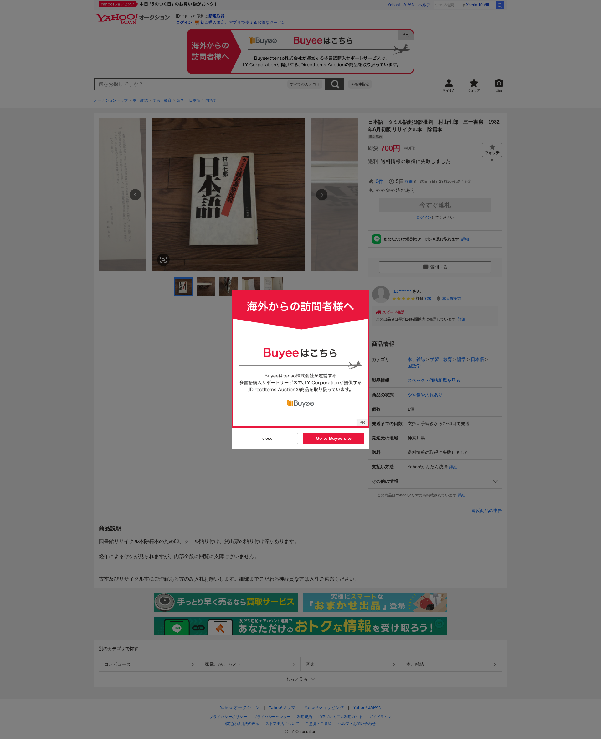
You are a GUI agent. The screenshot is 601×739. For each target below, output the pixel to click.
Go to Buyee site (334, 438)
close (267, 438)
